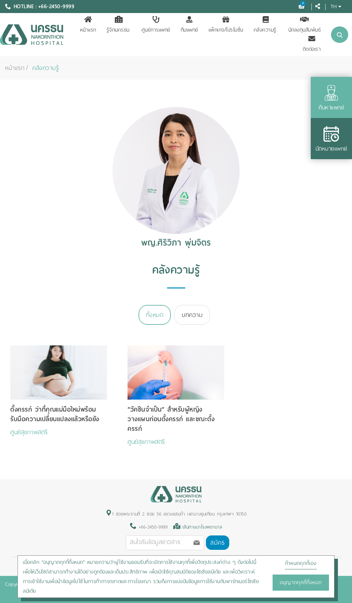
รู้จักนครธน (118, 29)
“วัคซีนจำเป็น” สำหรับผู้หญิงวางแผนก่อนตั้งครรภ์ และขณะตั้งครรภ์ (171, 419)
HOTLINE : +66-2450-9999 (44, 6)
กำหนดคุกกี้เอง (301, 563)
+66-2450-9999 (151, 527)
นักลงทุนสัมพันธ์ (304, 29)
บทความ (192, 314)
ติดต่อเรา (312, 49)
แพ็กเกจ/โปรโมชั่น (226, 29)
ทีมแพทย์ (189, 29)
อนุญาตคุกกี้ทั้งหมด (301, 582)
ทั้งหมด (155, 314)
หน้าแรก (88, 29)
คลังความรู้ (265, 29)
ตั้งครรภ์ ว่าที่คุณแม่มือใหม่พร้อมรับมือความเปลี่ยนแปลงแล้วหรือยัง (54, 414)
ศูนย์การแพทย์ (156, 29)
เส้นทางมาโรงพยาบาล (202, 527)
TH (334, 6)
